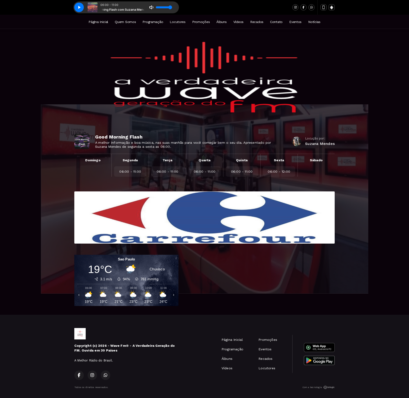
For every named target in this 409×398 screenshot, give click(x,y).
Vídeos (238, 22)
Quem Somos (125, 22)
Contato (276, 22)
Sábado (316, 160)
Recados (256, 22)
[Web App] (323, 7)
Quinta (242, 160)
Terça (167, 160)
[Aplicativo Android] (332, 7)
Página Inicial (98, 22)
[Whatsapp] (311, 7)
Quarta (204, 160)
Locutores (177, 22)
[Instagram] (295, 7)
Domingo (92, 160)
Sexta (279, 160)
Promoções (201, 22)
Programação (152, 22)
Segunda (130, 160)
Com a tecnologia (312, 387)
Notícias (314, 22)
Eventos (295, 22)
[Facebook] (303, 7)
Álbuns (221, 22)
